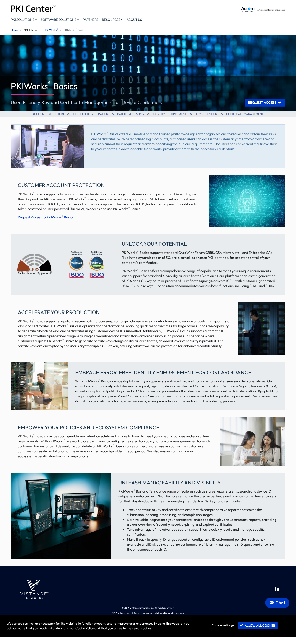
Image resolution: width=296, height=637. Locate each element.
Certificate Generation (90, 114)
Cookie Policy (84, 628)
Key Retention (206, 114)
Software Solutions (58, 20)
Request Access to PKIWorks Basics (46, 217)
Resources (111, 20)
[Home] (33, 589)
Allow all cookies (260, 625)
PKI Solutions (22, 20)
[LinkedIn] (277, 589)
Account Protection (48, 114)
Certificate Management (244, 114)
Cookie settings (223, 625)
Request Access (262, 102)
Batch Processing (130, 114)
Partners (90, 20)
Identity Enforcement (169, 114)
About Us (134, 20)
